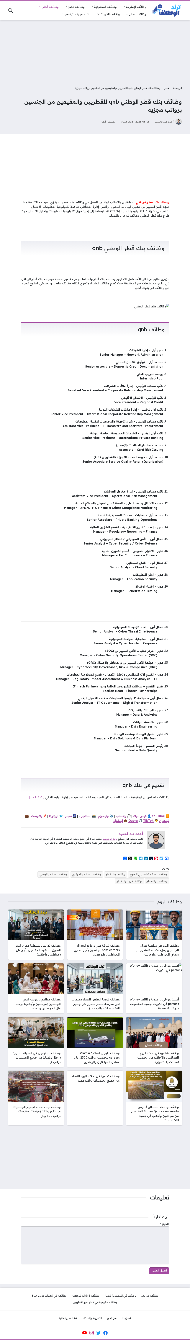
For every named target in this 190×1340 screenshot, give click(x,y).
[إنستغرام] (91, 1333)
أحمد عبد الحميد (164, 121)
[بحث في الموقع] (10, 10)
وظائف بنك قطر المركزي (86, 874)
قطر (166, 87)
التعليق (164, 1224)
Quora (133, 820)
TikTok (148, 820)
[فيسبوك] (105, 1333)
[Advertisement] (95, 51)
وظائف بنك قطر (115, 874)
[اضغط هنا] (37, 797)
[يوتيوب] (85, 1333)
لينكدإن (164, 820)
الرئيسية (177, 87)
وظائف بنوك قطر (157, 881)
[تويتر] (98, 1333)
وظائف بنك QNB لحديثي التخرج (148, 874)
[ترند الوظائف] (167, 10)
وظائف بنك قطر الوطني (53, 874)
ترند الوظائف (110, 838)
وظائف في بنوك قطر (129, 881)
